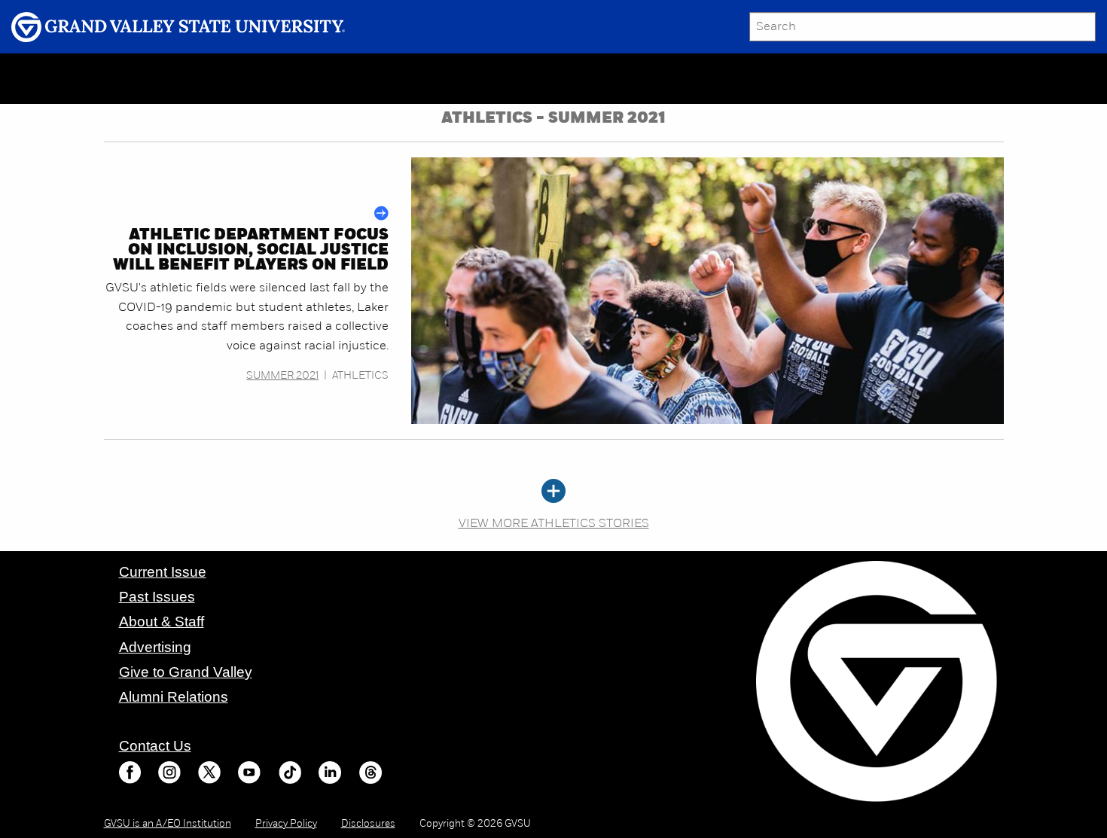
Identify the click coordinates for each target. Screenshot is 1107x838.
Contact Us (155, 746)
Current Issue (162, 572)
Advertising (155, 647)
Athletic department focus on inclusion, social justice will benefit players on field (251, 250)
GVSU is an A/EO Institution (167, 824)
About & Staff (161, 621)
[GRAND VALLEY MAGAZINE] (56, 78)
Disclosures (368, 824)
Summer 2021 (282, 376)
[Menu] (124, 79)
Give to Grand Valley (185, 672)
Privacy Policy (286, 824)
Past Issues (157, 597)
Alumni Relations (173, 697)
